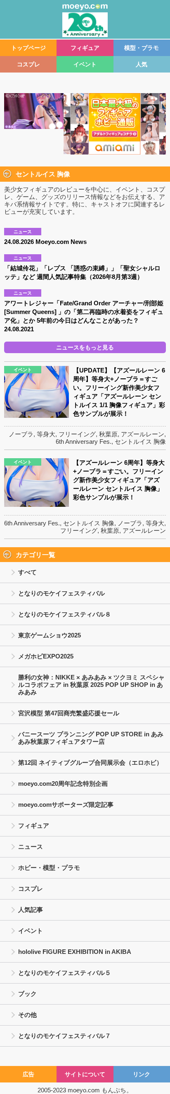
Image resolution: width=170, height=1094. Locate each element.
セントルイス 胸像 (140, 441)
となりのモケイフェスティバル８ (64, 614)
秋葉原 (108, 434)
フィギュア (85, 48)
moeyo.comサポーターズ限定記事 (65, 804)
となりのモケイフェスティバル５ (64, 972)
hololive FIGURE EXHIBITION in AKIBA (74, 951)
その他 (27, 1014)
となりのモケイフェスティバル (61, 593)
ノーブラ (21, 434)
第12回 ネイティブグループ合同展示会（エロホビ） (90, 762)
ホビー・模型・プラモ (49, 867)
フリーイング (77, 434)
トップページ (28, 48)
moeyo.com (84, 1090)
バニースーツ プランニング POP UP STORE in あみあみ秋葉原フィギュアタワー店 (90, 738)
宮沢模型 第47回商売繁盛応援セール (68, 713)
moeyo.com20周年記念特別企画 (63, 783)
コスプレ (28, 64)
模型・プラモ (141, 48)
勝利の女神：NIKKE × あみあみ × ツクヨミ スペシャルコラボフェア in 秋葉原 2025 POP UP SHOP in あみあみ (91, 685)
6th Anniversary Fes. (83, 441)
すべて (27, 572)
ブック (27, 993)
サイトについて (85, 1074)
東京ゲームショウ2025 (49, 635)
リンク (141, 1074)
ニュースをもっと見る (85, 347)
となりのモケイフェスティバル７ (64, 1035)
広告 (28, 1074)
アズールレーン (142, 434)
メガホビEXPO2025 (45, 656)
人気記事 (30, 909)
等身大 (46, 434)
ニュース (30, 846)
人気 (141, 64)
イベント (85, 64)
